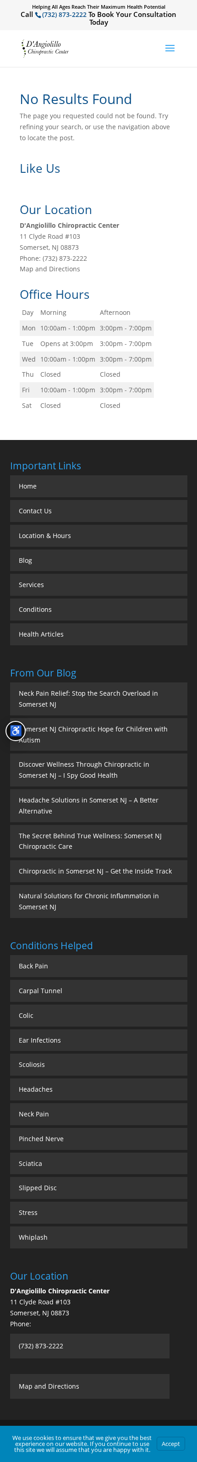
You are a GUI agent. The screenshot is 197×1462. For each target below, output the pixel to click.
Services (31, 584)
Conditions (35, 609)
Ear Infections (40, 1040)
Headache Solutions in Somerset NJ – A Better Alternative (89, 805)
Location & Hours (45, 535)
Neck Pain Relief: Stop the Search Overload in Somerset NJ (88, 699)
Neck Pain (34, 1114)
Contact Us (35, 510)
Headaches (36, 1089)
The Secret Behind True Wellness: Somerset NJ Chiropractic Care (90, 841)
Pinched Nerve (41, 1138)
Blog (25, 560)
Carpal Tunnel (40, 990)
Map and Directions (50, 268)
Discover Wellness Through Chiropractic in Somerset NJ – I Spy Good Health (84, 770)
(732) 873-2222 (64, 14)
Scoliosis (32, 1064)
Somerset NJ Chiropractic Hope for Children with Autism (93, 734)
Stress (28, 1212)
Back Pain (33, 966)
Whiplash (33, 1237)
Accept (171, 1444)
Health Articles (41, 634)
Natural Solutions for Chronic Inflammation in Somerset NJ (89, 901)
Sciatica (30, 1163)
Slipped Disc (38, 1187)
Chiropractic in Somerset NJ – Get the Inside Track (95, 871)
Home (28, 486)
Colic (26, 1015)
